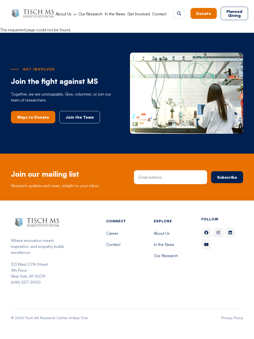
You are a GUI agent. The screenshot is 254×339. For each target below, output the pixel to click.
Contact (159, 13)
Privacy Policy (232, 318)
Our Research (90, 13)
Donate (203, 13)
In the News (115, 13)
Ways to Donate (33, 117)
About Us (63, 13)
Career (112, 233)
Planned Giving (234, 13)
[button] (179, 13)
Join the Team (79, 117)
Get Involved (138, 13)
